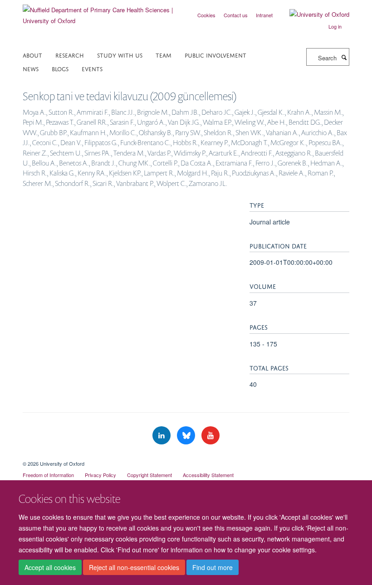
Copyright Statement (149, 474)
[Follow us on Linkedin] (162, 435)
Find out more (212, 567)
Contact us (236, 15)
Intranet (264, 15)
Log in (335, 26)
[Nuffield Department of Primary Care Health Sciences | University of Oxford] (101, 12)
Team (163, 54)
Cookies (206, 15)
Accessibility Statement (208, 474)
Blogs (60, 68)
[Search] (344, 57)
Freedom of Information (48, 474)
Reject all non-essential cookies (134, 567)
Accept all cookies (50, 567)
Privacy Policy (100, 474)
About (32, 54)
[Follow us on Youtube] (210, 435)
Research (69, 54)
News (31, 68)
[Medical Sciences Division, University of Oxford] (186, 455)
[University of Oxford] (312, 14)
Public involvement (215, 54)
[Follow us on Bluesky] (187, 435)
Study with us (119, 54)
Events (92, 68)
